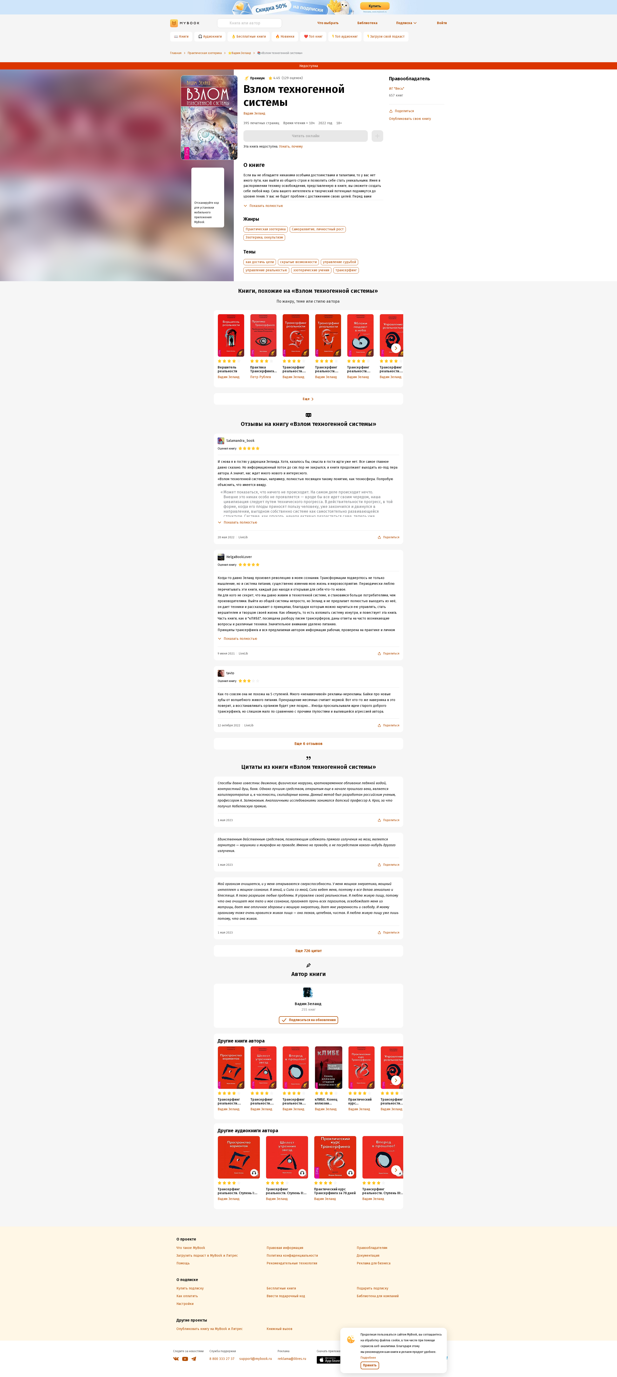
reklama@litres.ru (292, 1359)
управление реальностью (266, 270)
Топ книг (315, 36)
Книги (183, 36)
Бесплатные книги (251, 36)
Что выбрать (328, 23)
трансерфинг (346, 270)
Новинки (287, 36)
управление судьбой (339, 262)
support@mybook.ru (255, 1359)
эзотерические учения (311, 270)
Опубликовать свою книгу (410, 119)
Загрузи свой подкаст (387, 36)
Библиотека (367, 23)
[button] (396, 348)
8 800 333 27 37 (222, 1359)
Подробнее (368, 1357)
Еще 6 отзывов (308, 743)
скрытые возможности (298, 262)
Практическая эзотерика (266, 229)
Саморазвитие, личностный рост (318, 229)
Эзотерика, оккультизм (264, 237)
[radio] (219, 361)
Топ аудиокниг (346, 36)
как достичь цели (260, 262)
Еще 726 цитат (308, 950)
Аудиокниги (212, 36)
